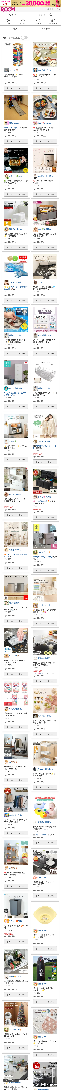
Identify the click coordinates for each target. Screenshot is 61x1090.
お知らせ (38, 21)
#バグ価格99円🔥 (42, 501)
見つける (22, 21)
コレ (10, 88)
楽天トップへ (53, 9)
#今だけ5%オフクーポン (43, 557)
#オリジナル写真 (11, 128)
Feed (7, 21)
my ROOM (53, 21)
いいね (23, 88)
